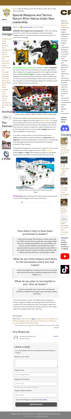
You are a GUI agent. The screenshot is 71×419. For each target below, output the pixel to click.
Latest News (6, 67)
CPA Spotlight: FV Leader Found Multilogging (65, 190)
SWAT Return (30, 323)
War (3, 107)
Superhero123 (27, 27)
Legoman (36, 321)
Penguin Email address (22, 379)
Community (6, 56)
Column (4, 52)
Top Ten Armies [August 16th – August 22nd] (65, 169)
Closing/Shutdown (8, 50)
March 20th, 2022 (47, 120)
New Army (5, 74)
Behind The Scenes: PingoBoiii (64, 209)
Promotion (5, 78)
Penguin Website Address (22, 390)
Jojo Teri (64, 196)
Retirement (6, 81)
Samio (63, 213)
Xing (36, 323)
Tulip (63, 154)
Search (4, 19)
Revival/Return (7, 83)
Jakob (27, 321)
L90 (31, 321)
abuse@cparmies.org (42, 416)
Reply (55, 336)
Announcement (7, 39)
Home (15, 9)
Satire (4, 85)
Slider (4, 87)
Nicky (42, 321)
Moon (63, 175)
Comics (4, 54)
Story (4, 92)
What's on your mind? (21, 357)
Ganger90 (21, 321)
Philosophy (5, 76)
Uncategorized (7, 105)
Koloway (51, 414)
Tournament (6, 103)
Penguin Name (19, 370)
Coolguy (39, 319)
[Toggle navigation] (68, 2)
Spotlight (5, 89)
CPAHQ (15, 321)
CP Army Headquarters (50, 319)
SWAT (23, 323)
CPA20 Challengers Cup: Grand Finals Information (65, 228)
